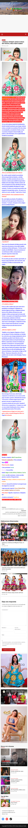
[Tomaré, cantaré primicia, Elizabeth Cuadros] (5, 780)
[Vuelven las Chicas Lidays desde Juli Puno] (14, 582)
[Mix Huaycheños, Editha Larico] (5, 790)
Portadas (7, 539)
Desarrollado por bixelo (21, 825)
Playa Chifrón (14, 802)
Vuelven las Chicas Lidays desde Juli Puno (12, 592)
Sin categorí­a (12, 539)
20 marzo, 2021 (5, 45)
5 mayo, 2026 (5, 594)
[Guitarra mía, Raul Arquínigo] (14, 757)
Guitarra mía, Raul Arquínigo (10, 762)
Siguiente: (14, 513)
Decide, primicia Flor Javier (17, 771)
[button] (2, 34)
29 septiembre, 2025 (6, 764)
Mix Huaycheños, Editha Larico (18, 789)
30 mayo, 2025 (14, 782)
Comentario (5, 609)
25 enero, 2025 (14, 791)
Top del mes (18, 801)
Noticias (3, 539)
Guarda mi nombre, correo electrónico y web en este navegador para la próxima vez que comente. (13, 643)
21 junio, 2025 (14, 772)
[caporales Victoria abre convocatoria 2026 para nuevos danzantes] (14, 557)
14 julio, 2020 (14, 804)
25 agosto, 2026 (5, 545)
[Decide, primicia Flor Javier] (5, 771)
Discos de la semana (14, 778)
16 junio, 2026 (5, 570)
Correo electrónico (18, 628)
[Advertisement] (14, 23)
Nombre (4, 627)
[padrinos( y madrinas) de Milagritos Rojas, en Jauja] (14, 532)
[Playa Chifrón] (5, 803)
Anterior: (13, 508)
